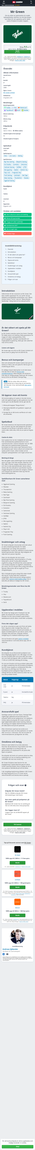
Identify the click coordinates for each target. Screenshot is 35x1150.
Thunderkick (18, 178)
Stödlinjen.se (20, 56)
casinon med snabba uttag (17, 579)
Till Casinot (17, 824)
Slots (5, 156)
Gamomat (24, 164)
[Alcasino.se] (17, 2)
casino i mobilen (23, 639)
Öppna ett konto (13, 260)
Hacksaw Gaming (9, 167)
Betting (20, 156)
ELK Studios (7, 164)
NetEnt (16, 170)
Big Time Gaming (9, 162)
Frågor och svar (13, 279)
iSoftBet (19, 167)
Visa (15, 107)
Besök (17, 863)
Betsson (17, 907)
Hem (3, 5)
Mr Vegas (17, 855)
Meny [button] (4, 3)
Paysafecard (9, 110)
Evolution (16, 164)
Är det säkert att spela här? (16, 255)
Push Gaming (8, 175)
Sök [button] (31, 3)
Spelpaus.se (27, 56)
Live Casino (12, 156)
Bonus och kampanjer (15, 257)
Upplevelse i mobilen (14, 268)
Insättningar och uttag (15, 266)
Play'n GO (7, 172)
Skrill (18, 110)
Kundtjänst (11, 271)
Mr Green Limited (9, 93)
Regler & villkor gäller (20, 60)
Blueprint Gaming (21, 162)
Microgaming (8, 170)
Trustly (8, 107)
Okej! (17, 1146)
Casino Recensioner (9, 5)
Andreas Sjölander (10, 949)
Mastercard (23, 107)
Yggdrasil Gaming (9, 180)
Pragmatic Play (16, 172)
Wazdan (26, 178)
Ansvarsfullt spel (13, 274)
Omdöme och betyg (14, 277)
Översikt (10, 249)
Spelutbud (11, 263)
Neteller (26, 110)
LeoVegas (17, 879)
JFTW (24, 167)
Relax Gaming (8, 178)
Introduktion (12, 252)
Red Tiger (25, 175)
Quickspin (17, 175)
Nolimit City (24, 170)
